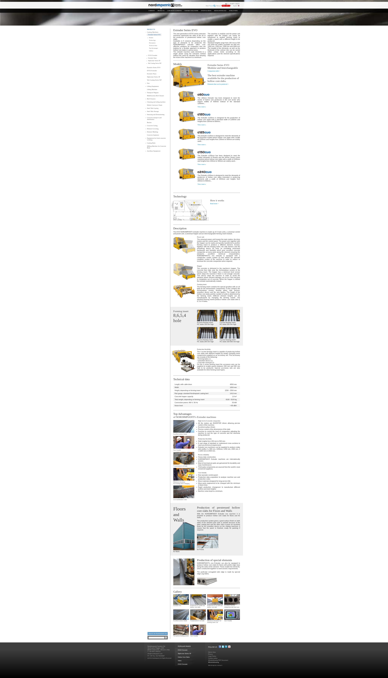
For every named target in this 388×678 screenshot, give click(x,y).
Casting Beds (151, 143)
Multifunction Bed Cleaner (155, 96)
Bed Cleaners (151, 99)
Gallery (151, 51)
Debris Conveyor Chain (154, 105)
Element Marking (152, 132)
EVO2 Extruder (152, 55)
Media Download (220, 10)
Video (180, 660)
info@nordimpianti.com (155, 653)
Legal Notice (212, 656)
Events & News (206, 10)
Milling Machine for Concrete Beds (156, 147)
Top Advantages (153, 48)
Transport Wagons (153, 92)
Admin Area (212, 652)
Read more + (214, 203)
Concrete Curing (152, 125)
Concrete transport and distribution (154, 118)
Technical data (153, 45)
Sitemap (218, 5)
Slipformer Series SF (154, 60)
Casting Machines (152, 32)
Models (151, 37)
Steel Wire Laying (152, 108)
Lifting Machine (152, 89)
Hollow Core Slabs (184, 657)
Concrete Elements (174, 10)
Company (151, 10)
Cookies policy (212, 658)
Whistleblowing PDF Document (218, 660)
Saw (148, 83)
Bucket (149, 122)
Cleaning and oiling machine (156, 102)
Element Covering (153, 129)
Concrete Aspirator (153, 135)
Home (207, 5)
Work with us (226, 5)
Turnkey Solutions (191, 10)
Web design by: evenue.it (215, 665)
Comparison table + (214, 71)
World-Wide (233, 10)
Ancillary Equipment (153, 151)
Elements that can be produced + (218, 84)
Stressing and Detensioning (155, 114)
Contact (151, 15)
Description (152, 43)
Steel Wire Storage (153, 111)
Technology (152, 40)
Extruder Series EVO (154, 34)
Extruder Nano (152, 58)
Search (211, 5)
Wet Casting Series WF (154, 63)
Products (161, 10)
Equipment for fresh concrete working (156, 139)
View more (201, 107)
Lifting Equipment (153, 86)
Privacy (210, 654)
